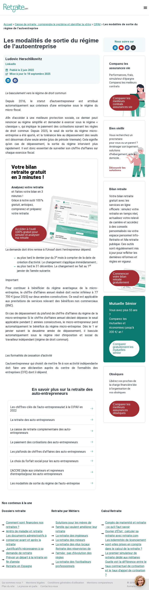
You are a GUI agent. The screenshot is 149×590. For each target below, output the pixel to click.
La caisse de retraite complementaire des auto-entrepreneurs (40, 431)
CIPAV (97, 24)
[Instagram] (133, 47)
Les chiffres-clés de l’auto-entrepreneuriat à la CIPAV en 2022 (46, 408)
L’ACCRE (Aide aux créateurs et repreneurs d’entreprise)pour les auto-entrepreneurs (37, 472)
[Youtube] (121, 47)
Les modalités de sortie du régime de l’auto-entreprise (45, 483)
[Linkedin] (115, 47)
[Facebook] (127, 47)
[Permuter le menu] (145, 7)
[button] (8, 80)
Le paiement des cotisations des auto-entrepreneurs (44, 442)
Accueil (8, 24)
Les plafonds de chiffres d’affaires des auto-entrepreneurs (48, 451)
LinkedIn (10, 64)
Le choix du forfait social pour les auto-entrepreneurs (44, 461)
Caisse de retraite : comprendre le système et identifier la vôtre (53, 24)
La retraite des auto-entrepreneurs (32, 420)
